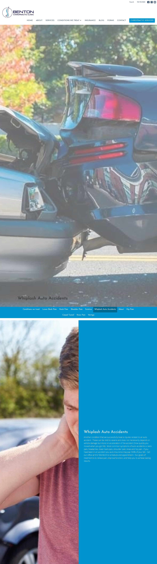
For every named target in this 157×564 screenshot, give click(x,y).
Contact (121, 20)
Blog (101, 20)
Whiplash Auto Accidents (105, 309)
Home (30, 20)
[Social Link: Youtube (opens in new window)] (155, 2)
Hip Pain (130, 309)
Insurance (90, 20)
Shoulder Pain (76, 309)
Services (50, 20)
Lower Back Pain (49, 309)
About (39, 20)
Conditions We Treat (68, 20)
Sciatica (88, 309)
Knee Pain (81, 315)
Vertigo (91, 315)
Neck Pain (63, 309)
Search (132, 2)
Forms (110, 20)
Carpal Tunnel (68, 315)
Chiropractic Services (142, 20)
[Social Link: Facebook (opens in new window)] (148, 2)
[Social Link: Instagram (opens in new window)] (152, 2)
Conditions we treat (31, 309)
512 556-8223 (141, 2)
